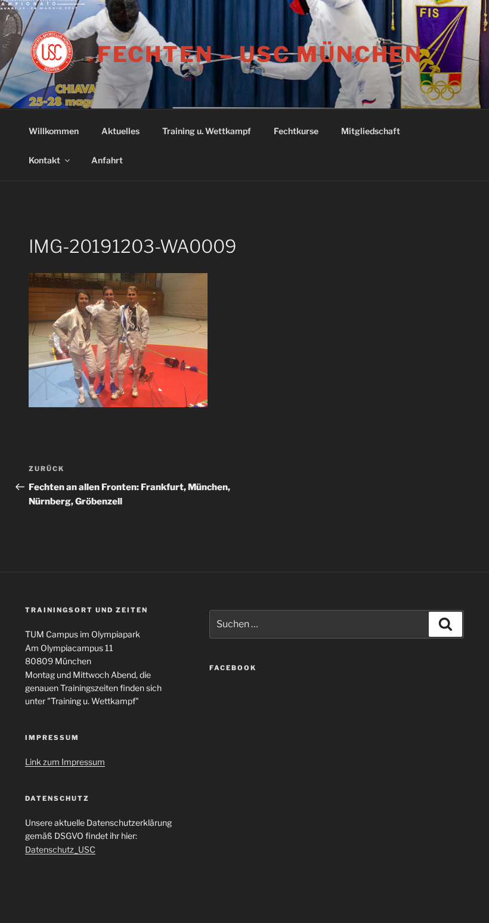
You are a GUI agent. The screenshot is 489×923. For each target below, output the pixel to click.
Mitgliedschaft (370, 131)
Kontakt (44, 160)
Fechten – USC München (260, 54)
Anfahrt (107, 160)
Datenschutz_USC (60, 849)
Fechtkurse (296, 131)
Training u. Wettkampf (206, 131)
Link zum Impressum (65, 762)
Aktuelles (120, 131)
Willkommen (54, 131)
